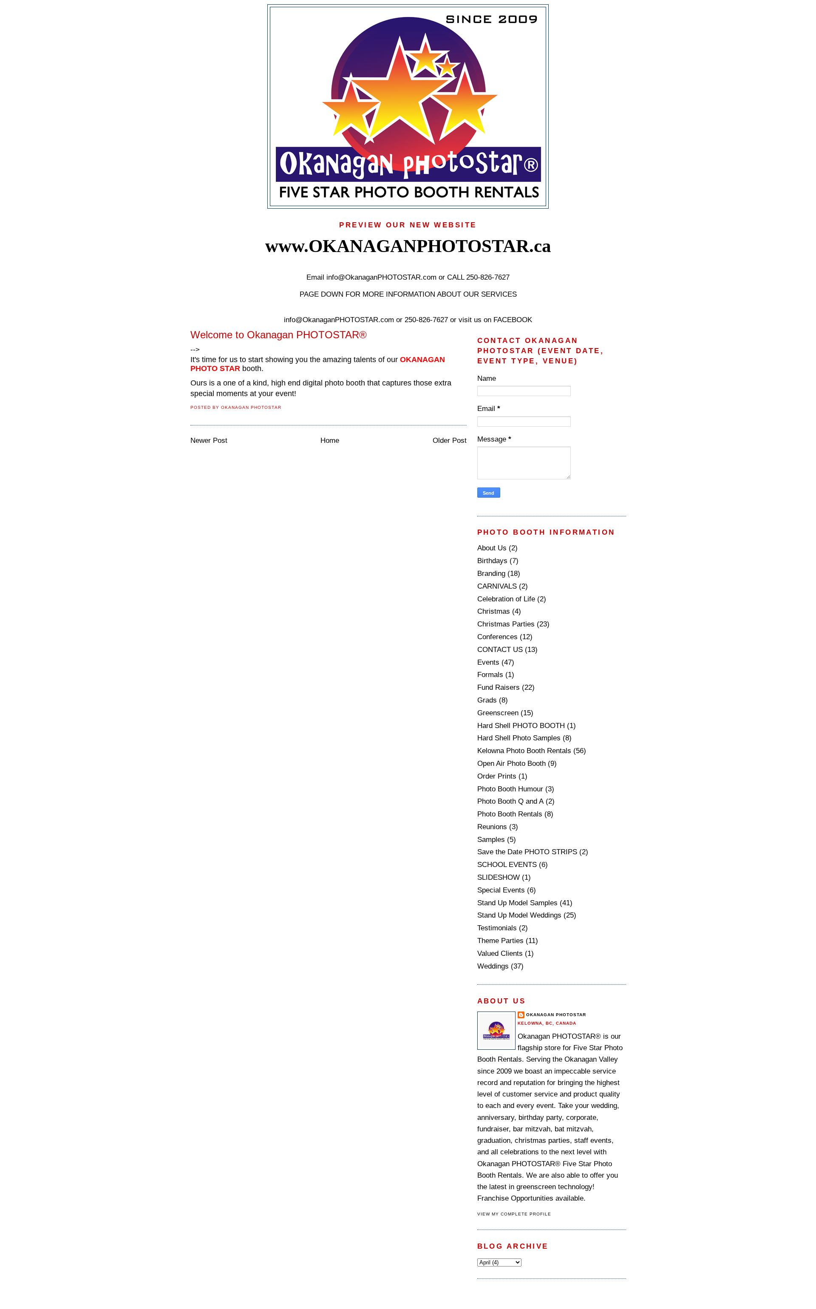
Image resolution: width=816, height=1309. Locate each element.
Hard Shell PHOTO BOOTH (521, 726)
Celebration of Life (506, 599)
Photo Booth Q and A (510, 801)
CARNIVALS (497, 586)
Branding (491, 574)
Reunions (492, 827)
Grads (487, 700)
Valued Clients (500, 953)
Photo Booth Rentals (509, 814)
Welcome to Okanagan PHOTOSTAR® (278, 334)
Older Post (450, 440)
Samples (491, 840)
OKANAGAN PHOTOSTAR (556, 1014)
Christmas (493, 611)
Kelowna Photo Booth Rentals (524, 751)
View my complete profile (514, 1214)
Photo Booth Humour (510, 789)
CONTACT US (500, 650)
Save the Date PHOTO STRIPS (527, 852)
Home (329, 440)
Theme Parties (500, 941)
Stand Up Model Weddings (519, 915)
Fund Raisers (498, 687)
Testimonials (497, 928)
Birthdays (492, 561)
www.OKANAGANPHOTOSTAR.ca (408, 246)
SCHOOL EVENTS (507, 865)
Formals (490, 675)
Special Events (501, 890)
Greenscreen (497, 713)
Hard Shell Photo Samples (519, 738)
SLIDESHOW (498, 877)
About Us (492, 548)
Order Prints (496, 776)
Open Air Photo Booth (511, 763)
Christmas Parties (506, 624)
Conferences (497, 637)
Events (488, 662)
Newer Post (208, 440)
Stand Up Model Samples (517, 903)
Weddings (493, 966)
